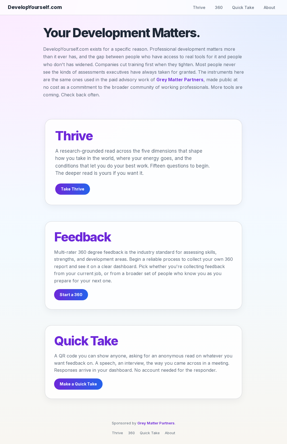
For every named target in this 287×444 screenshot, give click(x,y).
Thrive (199, 7)
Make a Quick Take (78, 384)
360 (219, 7)
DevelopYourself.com (35, 7)
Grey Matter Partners (179, 79)
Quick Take (243, 7)
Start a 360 (71, 294)
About (269, 7)
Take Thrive (72, 189)
